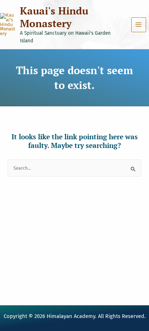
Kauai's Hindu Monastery (54, 17)
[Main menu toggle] (138, 24)
